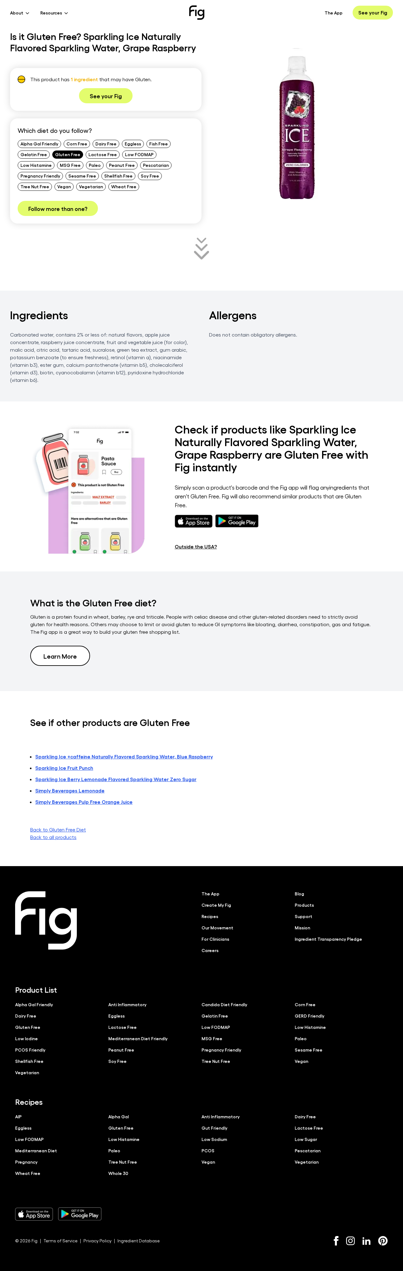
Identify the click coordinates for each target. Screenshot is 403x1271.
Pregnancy (26, 1162)
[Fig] (196, 12)
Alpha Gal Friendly (39, 143)
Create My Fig (216, 905)
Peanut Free (122, 164)
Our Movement (217, 927)
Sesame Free (82, 175)
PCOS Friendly (30, 1049)
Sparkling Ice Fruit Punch (64, 768)
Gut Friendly (214, 1128)
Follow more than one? (57, 208)
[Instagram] (350, 1240)
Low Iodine (26, 1038)
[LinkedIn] (366, 1241)
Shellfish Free (118, 175)
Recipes (210, 916)
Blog (299, 893)
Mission (302, 927)
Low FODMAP (139, 154)
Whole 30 (118, 1173)
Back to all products (53, 837)
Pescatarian (156, 164)
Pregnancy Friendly (40, 175)
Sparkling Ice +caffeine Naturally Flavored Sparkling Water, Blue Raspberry (124, 756)
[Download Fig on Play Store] (79, 1214)
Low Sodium (214, 1139)
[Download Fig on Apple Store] (34, 1214)
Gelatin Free (33, 154)
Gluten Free (67, 154)
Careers (210, 950)
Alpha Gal (118, 1116)
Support (303, 916)
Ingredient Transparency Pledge (328, 939)
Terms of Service (60, 1240)
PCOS (208, 1150)
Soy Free (150, 175)
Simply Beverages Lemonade (70, 790)
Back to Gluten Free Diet (58, 829)
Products (304, 905)
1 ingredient (84, 79)
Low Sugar (306, 1139)
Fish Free (158, 143)
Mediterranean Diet (36, 1150)
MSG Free (70, 164)
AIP (18, 1116)
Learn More (60, 656)
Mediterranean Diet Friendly (137, 1038)
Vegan (64, 186)
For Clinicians (215, 939)
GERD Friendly (309, 1015)
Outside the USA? (196, 546)
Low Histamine (36, 164)
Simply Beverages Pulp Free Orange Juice (84, 802)
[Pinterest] (383, 1240)
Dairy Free (105, 143)
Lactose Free (102, 154)
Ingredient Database (138, 1240)
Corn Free (76, 143)
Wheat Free (123, 186)
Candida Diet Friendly (224, 1004)
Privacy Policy (97, 1240)
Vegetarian (91, 186)
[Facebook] (336, 1240)
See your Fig (372, 12)
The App (334, 12)
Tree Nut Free (34, 186)
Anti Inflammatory (127, 1004)
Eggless (133, 143)
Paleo (95, 164)
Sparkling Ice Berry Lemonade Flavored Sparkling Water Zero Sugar (115, 779)
